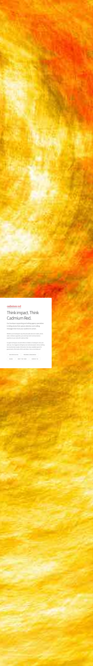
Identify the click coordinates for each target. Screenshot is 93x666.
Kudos (11, 359)
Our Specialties (13, 354)
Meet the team (22, 359)
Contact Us (35, 359)
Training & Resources (29, 354)
